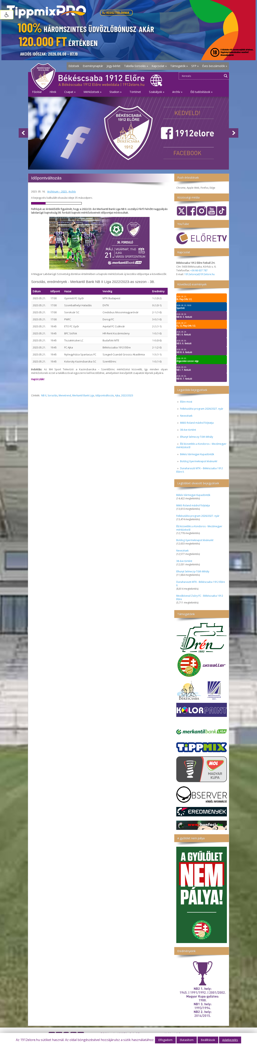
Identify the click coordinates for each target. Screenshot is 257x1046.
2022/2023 (127, 395)
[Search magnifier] (225, 75)
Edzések (73, 66)
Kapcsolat (159, 66)
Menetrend (65, 395)
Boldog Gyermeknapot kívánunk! (198, 461)
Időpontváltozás (104, 395)
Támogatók (179, 66)
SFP (195, 66)
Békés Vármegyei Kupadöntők (197, 454)
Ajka (117, 395)
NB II (43, 395)
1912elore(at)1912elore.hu (199, 274)
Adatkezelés (230, 1040)
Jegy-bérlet (113, 66)
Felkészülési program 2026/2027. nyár (201, 408)
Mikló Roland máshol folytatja (197, 422)
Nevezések (186, 415)
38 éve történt (188, 429)
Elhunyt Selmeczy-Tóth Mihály (196, 437)
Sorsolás (52, 395)
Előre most (186, 401)
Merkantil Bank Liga (83, 395)
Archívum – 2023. (57, 191)
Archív (72, 191)
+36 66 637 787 (199, 270)
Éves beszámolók (214, 66)
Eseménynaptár (93, 66)
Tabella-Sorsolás (136, 66)
